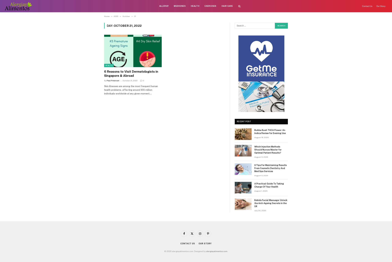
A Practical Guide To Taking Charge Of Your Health (269, 185)
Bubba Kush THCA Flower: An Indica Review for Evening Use (270, 131)
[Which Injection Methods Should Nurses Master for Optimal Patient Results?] (243, 150)
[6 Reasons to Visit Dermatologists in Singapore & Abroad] (133, 51)
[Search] (239, 6)
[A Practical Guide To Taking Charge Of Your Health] (243, 187)
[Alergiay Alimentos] (18, 6)
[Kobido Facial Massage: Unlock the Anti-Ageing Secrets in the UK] (243, 204)
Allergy (164, 6)
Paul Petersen (113, 81)
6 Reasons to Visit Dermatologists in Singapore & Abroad (131, 74)
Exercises (210, 6)
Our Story (380, 6)
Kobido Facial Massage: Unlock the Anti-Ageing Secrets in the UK (270, 203)
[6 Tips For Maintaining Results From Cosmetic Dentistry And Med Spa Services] (243, 169)
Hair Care (227, 6)
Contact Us (367, 6)
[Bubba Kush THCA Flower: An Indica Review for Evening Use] (243, 134)
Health (195, 6)
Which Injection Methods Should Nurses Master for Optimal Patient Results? (268, 149)
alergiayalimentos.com (216, 251)
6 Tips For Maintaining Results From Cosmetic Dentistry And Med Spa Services (270, 168)
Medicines (180, 6)
